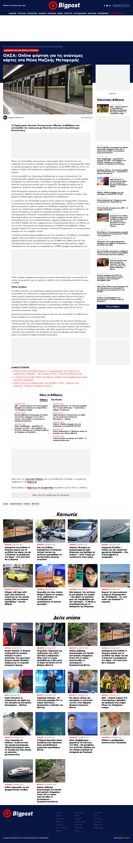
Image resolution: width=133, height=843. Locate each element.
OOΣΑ (5, 504)
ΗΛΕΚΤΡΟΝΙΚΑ (16, 504)
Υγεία (77, 831)
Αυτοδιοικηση (80, 13)
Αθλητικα (92, 13)
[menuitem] (12, 13)
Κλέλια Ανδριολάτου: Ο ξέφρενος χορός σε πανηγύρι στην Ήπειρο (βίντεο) (70, 432)
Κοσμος (42, 13)
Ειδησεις (12, 13)
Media (60, 13)
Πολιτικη (22, 13)
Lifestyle (68, 13)
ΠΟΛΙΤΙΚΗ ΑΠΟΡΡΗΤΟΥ (30, 838)
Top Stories (56, 399)
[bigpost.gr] (64, 9)
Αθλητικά (78, 825)
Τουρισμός (98, 822)
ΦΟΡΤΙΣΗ (35, 504)
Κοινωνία (59, 825)
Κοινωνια (51, 13)
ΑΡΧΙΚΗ (5, 47)
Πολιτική (59, 816)
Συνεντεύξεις (61, 828)
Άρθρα (58, 831)
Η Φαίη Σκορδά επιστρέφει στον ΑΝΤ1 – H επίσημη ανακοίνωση (69, 439)
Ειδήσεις (43, 399)
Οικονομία (60, 819)
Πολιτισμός (98, 819)
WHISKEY (127, 838)
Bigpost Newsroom (15, 118)
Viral (95, 816)
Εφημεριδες (103, 13)
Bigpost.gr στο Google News (40, 488)
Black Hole (79, 813)
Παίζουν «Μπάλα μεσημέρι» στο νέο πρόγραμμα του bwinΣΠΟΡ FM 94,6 (67, 425)
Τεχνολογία (98, 813)
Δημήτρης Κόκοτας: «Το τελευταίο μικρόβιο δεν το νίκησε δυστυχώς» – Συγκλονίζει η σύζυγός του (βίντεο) (70, 408)
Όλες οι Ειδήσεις (112, 307)
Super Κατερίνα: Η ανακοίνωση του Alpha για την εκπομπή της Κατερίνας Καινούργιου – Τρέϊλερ (69, 417)
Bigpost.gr (32, 482)
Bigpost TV (98, 825)
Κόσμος (59, 822)
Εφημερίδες (98, 828)
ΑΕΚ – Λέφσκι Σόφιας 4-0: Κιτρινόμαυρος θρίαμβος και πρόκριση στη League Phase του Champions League (31, 408)
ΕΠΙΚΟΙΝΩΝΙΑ (43, 838)
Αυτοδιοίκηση (80, 822)
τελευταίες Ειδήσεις (34, 479)
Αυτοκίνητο (79, 828)
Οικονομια (32, 13)
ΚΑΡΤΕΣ (26, 504)
